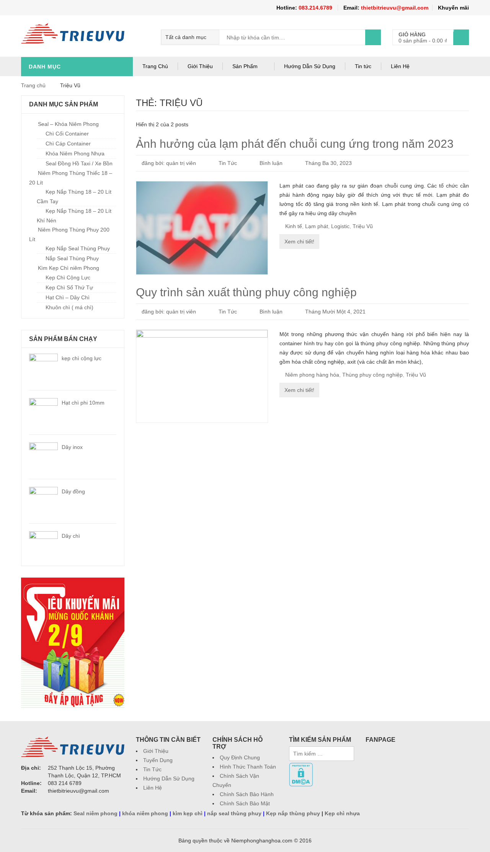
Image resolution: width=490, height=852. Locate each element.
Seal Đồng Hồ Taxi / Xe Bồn (79, 163)
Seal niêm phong (96, 813)
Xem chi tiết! (299, 241)
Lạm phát (316, 226)
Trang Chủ (155, 66)
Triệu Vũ (363, 226)
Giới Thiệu (200, 66)
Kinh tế (293, 226)
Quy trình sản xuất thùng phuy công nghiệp (246, 292)
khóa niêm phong (145, 813)
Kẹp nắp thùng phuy (293, 813)
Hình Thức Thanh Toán (248, 767)
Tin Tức (228, 163)
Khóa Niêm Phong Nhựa (75, 153)
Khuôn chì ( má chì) (69, 307)
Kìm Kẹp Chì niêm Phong (68, 268)
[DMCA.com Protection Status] (301, 767)
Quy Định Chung (240, 757)
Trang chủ (33, 85)
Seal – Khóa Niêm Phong (68, 124)
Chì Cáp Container (68, 143)
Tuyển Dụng (158, 760)
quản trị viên (181, 163)
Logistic (340, 226)
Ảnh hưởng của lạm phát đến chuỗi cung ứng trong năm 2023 (295, 143)
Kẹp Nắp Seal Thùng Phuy (78, 248)
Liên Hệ (400, 66)
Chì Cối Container (67, 134)
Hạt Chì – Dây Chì (68, 297)
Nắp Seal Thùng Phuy (72, 258)
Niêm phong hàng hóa (312, 375)
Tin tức (363, 66)
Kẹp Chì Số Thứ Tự (69, 287)
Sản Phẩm (245, 66)
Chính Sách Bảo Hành (247, 794)
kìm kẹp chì (188, 813)
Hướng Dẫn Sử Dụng (309, 66)
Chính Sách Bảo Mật (245, 803)
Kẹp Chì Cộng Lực (68, 277)
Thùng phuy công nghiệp (372, 375)
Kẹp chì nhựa (342, 813)
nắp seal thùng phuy (234, 813)
